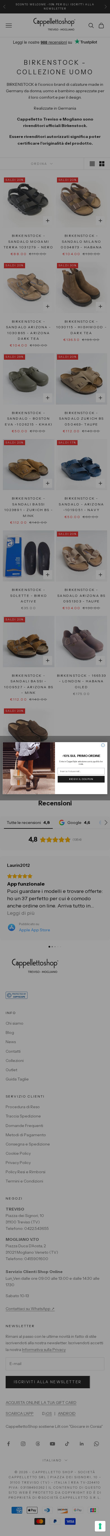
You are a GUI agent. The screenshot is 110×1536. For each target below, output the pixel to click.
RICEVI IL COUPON (81, 779)
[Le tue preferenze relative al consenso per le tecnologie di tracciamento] (100, 1526)
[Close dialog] (103, 745)
